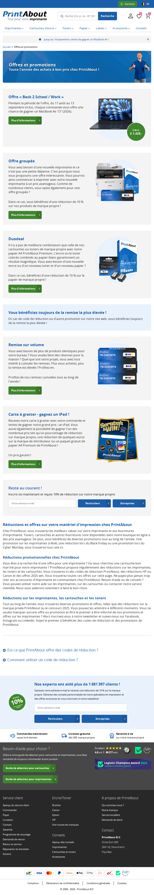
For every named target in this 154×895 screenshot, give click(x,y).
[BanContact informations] (29, 873)
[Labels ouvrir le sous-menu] (106, 28)
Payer (6, 815)
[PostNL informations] (100, 873)
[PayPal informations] (59, 873)
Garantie (7, 829)
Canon (56, 810)
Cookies (122, 883)
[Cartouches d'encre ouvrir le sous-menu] (56, 28)
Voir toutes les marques (65, 824)
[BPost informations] (110, 873)
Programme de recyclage (16, 834)
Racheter (130, 4)
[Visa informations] (39, 873)
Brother (56, 805)
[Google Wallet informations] (89, 873)
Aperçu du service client (16, 805)
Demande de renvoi (14, 839)
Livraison (8, 819)
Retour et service (12, 844)
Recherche (107, 16)
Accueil (7, 47)
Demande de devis (112, 819)
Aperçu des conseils (63, 842)
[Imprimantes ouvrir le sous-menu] (23, 28)
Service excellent (111, 815)
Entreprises (127, 503)
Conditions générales (98, 883)
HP (54, 819)
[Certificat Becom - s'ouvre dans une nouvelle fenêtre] (138, 750)
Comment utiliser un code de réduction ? (42, 659)
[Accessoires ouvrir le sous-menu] (130, 28)
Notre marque (110, 810)
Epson (55, 815)
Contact (7, 824)
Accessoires (58, 856)
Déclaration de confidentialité (62, 883)
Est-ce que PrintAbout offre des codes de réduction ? (52, 650)
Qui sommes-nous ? (113, 805)
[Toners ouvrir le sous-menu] (73, 28)
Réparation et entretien (16, 849)
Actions (7, 854)
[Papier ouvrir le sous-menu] (90, 28)
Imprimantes (59, 847)
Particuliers (92, 503)
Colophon (33, 883)
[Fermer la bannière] (148, 39)
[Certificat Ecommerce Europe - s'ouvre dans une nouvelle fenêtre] (147, 750)
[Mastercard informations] (49, 873)
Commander (10, 810)
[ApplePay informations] (79, 873)
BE (147, 3)
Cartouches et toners (64, 852)
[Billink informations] (69, 873)
